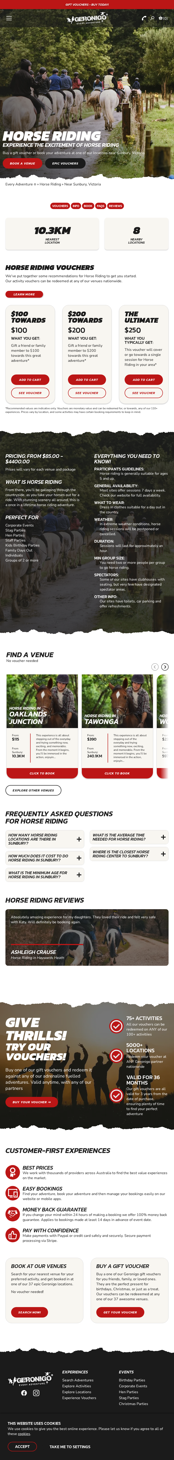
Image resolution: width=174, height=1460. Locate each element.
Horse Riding (50, 184)
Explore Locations (76, 1392)
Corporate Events (133, 1386)
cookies (24, 1433)
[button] (165, 667)
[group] (42, 726)
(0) (165, 18)
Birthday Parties (132, 1380)
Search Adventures (78, 1380)
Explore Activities (76, 1386)
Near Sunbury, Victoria (82, 184)
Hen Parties (128, 1392)
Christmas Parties (133, 1403)
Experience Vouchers (79, 1397)
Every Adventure (20, 184)
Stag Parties (129, 1397)
